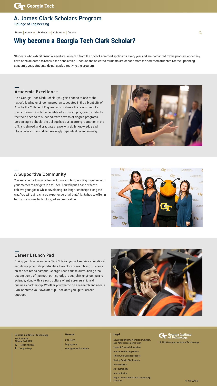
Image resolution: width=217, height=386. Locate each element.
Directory (70, 340)
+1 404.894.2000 (26, 345)
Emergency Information (77, 348)
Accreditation (120, 373)
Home (18, 32)
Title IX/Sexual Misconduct (126, 355)
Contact (72, 32)
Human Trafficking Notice (126, 351)
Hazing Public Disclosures (126, 360)
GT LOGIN (193, 381)
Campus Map (25, 348)
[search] (200, 32)
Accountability (120, 369)
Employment (71, 344)
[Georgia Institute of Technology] (34, 4)
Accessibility (119, 364)
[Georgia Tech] (175, 335)
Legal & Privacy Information (127, 347)
